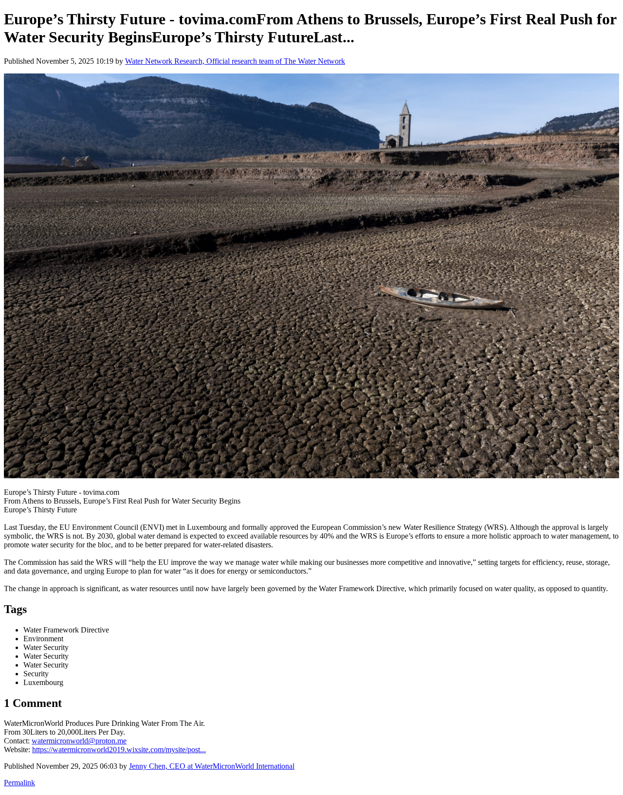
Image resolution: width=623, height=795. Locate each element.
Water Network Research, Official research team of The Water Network (235, 61)
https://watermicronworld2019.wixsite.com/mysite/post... (119, 749)
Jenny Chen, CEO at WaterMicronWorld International (211, 766)
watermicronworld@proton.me (79, 741)
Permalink (19, 782)
